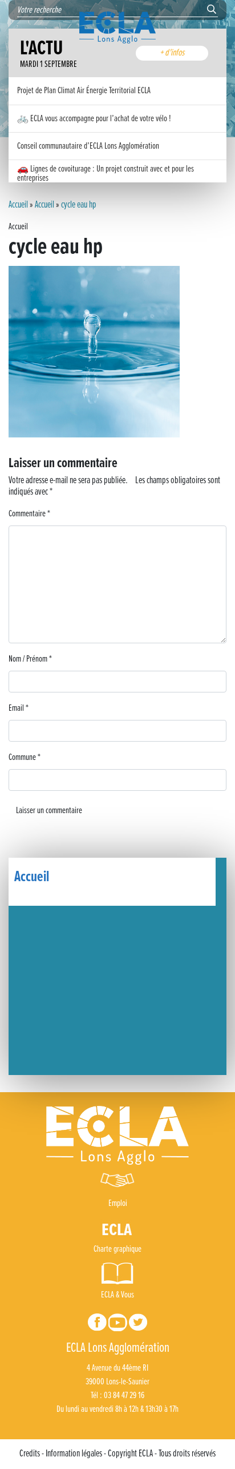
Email (19, 708)
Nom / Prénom (30, 659)
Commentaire (29, 514)
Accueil (18, 205)
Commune (24, 757)
